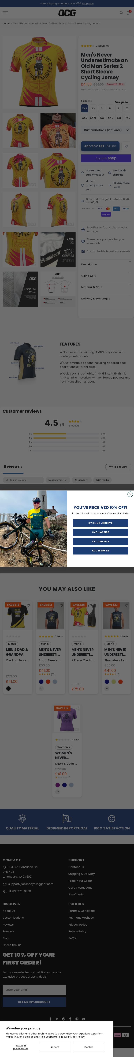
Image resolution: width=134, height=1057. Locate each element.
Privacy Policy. (76, 1037)
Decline (89, 1047)
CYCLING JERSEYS (100, 523)
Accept (54, 1047)
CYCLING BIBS (100, 532)
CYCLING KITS (100, 541)
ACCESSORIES (100, 550)
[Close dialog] (130, 494)
